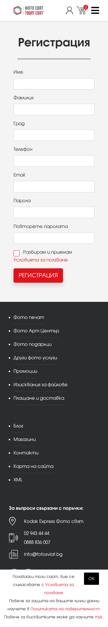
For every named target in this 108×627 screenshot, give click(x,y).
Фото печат (29, 317)
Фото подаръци (33, 344)
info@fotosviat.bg (43, 554)
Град (19, 123)
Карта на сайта (33, 466)
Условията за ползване (41, 259)
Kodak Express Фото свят (53, 521)
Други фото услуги (35, 357)
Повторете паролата (41, 226)
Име (18, 71)
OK (91, 578)
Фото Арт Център (36, 330)
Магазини (25, 439)
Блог (18, 425)
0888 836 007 (37, 542)
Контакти (26, 452)
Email (19, 174)
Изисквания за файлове (41, 384)
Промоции (25, 371)
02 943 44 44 (36, 533)
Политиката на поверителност (65, 609)
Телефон (23, 149)
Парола (22, 200)
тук (99, 617)
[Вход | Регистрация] (71, 10)
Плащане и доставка (39, 398)
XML (18, 479)
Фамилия (23, 97)
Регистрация (38, 275)
